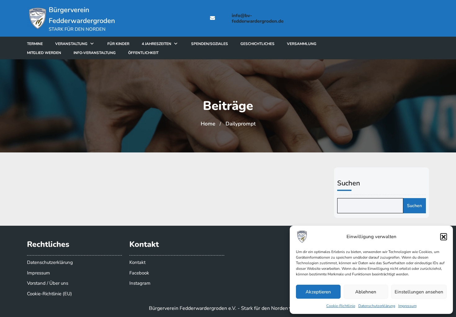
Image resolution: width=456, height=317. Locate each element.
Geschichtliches (257, 43)
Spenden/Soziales (209, 43)
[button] (443, 236)
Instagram (139, 283)
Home (208, 123)
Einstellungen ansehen (419, 292)
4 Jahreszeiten (156, 43)
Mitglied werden (44, 52)
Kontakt (137, 262)
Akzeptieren (318, 292)
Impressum (407, 305)
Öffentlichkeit (143, 52)
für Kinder (118, 43)
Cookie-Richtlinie (340, 305)
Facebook (139, 273)
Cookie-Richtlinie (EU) (49, 294)
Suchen (348, 183)
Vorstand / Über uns (47, 283)
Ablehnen (365, 292)
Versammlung (301, 43)
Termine (35, 43)
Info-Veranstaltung (95, 52)
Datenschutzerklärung (376, 305)
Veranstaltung (71, 43)
